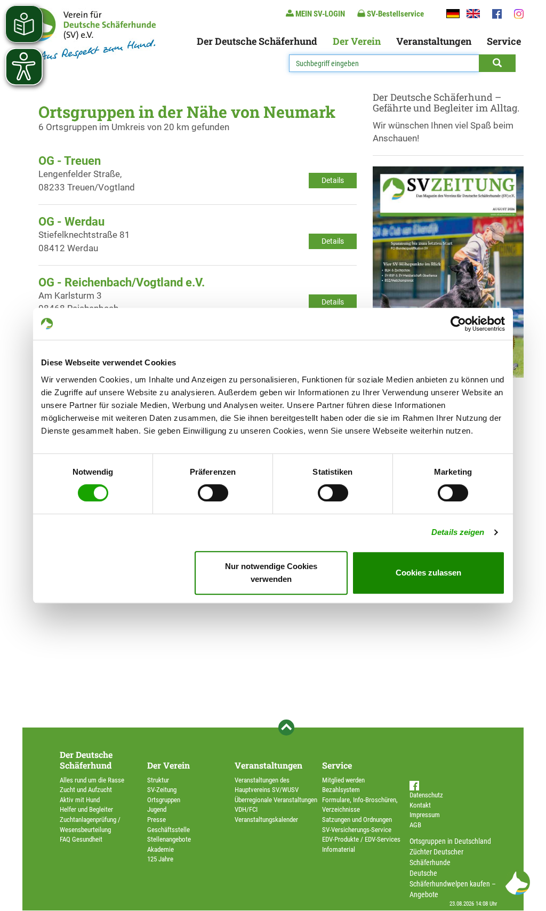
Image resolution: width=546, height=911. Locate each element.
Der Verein (357, 41)
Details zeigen (457, 532)
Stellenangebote (169, 839)
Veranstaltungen (433, 41)
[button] (517, 882)
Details (333, 180)
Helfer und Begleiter (86, 809)
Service (504, 41)
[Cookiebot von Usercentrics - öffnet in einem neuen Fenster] (458, 324)
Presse (156, 820)
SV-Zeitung (161, 790)
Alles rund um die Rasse (92, 780)
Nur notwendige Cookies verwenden (271, 573)
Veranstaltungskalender (266, 820)
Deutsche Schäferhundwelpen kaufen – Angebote (453, 884)
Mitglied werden (343, 780)
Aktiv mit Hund (80, 800)
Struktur (158, 780)
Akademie (160, 849)
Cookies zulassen (428, 572)
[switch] (213, 492)
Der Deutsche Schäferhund (257, 41)
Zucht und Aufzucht (86, 790)
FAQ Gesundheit (81, 839)
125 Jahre (160, 859)
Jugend (156, 809)
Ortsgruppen (163, 800)
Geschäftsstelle (168, 830)
